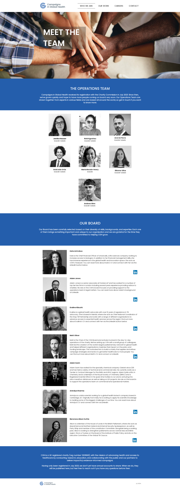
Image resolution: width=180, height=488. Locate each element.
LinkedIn (63, 141)
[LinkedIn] (135, 272)
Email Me (57, 141)
